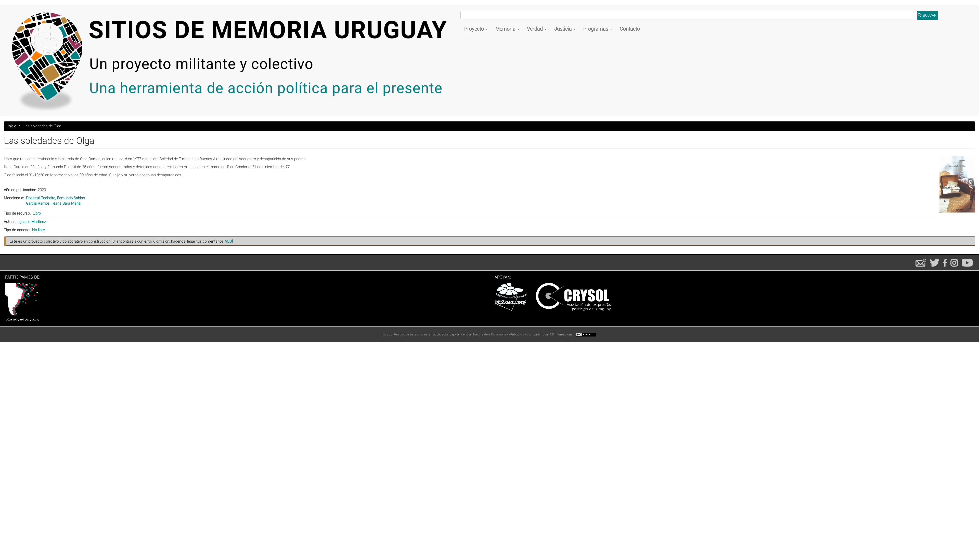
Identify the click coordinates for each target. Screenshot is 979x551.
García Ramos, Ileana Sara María (53, 203)
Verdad (535, 29)
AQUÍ (229, 241)
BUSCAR (929, 15)
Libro (37, 213)
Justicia (563, 29)
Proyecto (474, 29)
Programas (596, 29)
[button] (957, 184)
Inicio (12, 126)
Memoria (506, 29)
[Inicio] (232, 60)
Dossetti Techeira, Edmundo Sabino (55, 198)
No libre (38, 230)
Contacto (630, 29)
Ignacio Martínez (32, 221)
